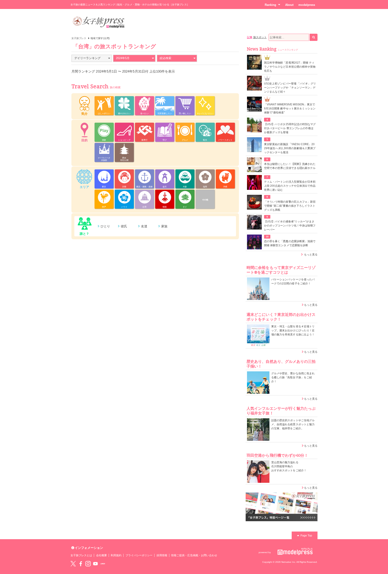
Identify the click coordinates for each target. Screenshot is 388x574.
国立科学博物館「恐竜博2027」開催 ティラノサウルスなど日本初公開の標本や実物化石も (289, 66)
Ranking (270, 5)
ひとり (105, 226)
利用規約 (116, 555)
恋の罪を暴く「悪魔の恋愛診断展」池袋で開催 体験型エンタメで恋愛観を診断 (289, 243)
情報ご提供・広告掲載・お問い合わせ (194, 555)
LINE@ (103, 563)
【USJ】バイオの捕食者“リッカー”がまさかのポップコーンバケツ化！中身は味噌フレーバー (289, 225)
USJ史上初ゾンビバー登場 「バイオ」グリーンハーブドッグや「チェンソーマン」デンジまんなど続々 (290, 87)
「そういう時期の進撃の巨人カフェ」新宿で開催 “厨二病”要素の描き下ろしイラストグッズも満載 (289, 205)
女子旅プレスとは (81, 555)
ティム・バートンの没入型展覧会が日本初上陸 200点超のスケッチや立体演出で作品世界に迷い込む (289, 185)
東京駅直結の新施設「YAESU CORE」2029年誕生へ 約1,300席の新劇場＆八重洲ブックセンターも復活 (289, 148)
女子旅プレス (78, 38)
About (289, 5)
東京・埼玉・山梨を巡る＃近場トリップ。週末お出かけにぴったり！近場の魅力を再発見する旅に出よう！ (293, 330)
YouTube (95, 563)
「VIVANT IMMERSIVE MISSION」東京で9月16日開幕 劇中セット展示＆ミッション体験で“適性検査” (289, 108)
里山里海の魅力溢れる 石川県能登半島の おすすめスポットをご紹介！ (288, 466)
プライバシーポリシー (139, 555)
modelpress (306, 5)
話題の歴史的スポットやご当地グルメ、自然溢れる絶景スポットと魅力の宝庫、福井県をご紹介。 (293, 424)
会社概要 (101, 555)
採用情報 (162, 555)
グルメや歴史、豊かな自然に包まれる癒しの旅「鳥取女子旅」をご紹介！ (293, 377)
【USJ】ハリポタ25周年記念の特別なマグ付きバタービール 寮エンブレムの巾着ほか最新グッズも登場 (290, 128)
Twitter (73, 563)
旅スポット (260, 37)
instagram (88, 563)
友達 (144, 226)
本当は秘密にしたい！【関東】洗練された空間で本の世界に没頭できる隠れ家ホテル (289, 166)
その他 (205, 200)
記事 (249, 37)
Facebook (80, 563)
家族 (164, 226)
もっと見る (310, 254)
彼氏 (124, 226)
